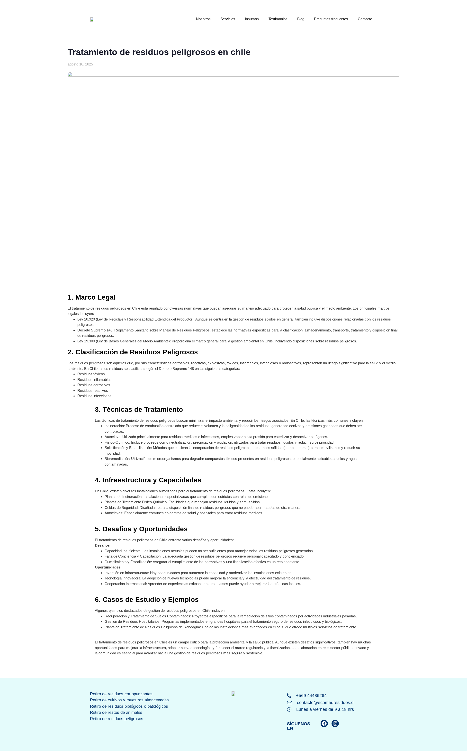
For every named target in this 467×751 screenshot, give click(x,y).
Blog (300, 19)
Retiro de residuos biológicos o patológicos (129, 706)
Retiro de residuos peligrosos (116, 718)
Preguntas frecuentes (331, 19)
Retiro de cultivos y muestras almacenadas (129, 700)
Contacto (365, 19)
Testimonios (278, 19)
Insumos (252, 19)
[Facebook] (324, 723)
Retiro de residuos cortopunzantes (121, 694)
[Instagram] (335, 723)
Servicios (227, 19)
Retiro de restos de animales (116, 712)
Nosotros (203, 19)
